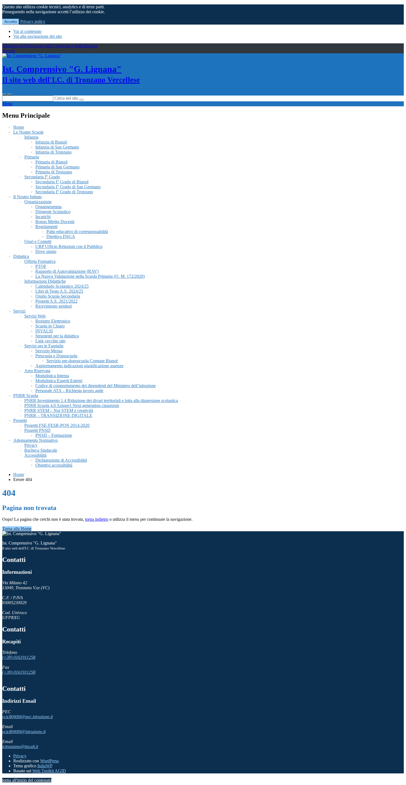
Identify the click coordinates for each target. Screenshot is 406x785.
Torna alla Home (16, 528)
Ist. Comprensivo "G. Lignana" (71, 74)
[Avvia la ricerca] (81, 100)
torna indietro (96, 519)
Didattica (21, 256)
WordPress (49, 760)
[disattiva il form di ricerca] (10, 94)
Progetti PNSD (37, 430)
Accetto (10, 22)
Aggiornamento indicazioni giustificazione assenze (79, 365)
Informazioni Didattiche (45, 281)
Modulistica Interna (52, 375)
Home (18, 127)
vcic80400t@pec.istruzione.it (27, 716)
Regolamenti (46, 226)
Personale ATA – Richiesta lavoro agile (69, 390)
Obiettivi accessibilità (53, 465)
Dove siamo (45, 251)
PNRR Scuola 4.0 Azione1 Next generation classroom (71, 405)
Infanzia (31, 137)
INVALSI (44, 331)
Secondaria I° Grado (42, 177)
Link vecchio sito (50, 341)
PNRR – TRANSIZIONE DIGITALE (58, 415)
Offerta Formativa (40, 261)
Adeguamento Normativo (35, 440)
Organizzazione (38, 201)
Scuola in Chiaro (50, 326)
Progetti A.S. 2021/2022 (56, 301)
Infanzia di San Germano (57, 147)
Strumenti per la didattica (57, 336)
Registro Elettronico (52, 321)
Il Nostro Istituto (27, 196)
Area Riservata (37, 370)
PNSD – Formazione (53, 435)
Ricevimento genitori (53, 306)
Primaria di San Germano (57, 167)
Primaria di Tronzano (53, 172)
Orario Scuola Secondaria (57, 296)
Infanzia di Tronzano (53, 152)
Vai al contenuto (27, 31)
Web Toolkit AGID (49, 770)
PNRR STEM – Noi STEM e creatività (58, 410)
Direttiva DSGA (60, 236)
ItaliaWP (44, 765)
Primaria (31, 157)
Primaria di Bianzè (51, 162)
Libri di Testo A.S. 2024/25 (59, 291)
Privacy (31, 445)
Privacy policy (32, 21)
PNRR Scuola (25, 395)
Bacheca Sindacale (40, 450)
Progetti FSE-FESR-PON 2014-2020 (56, 425)
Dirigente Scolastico (52, 211)
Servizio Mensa (48, 350)
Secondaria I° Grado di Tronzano (64, 191)
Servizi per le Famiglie (44, 345)
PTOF (40, 266)
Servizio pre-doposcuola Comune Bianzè (82, 360)
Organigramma (48, 206)
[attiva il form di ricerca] (4, 94)
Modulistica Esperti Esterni (58, 380)
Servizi (19, 311)
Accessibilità (35, 455)
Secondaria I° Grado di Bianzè (62, 181)
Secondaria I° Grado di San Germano (68, 186)
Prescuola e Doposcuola (56, 355)
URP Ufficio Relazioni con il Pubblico (68, 246)
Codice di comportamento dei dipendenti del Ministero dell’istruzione (95, 385)
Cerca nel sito (66, 98)
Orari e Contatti (37, 241)
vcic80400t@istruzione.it (24, 731)
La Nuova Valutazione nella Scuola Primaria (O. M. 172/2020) (90, 276)
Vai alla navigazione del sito (37, 36)
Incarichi (43, 216)
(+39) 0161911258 (18, 657)
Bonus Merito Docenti (54, 221)
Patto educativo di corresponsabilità (77, 231)
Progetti (20, 420)
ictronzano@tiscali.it (20, 746)
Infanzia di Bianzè (51, 142)
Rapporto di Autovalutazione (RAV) (67, 271)
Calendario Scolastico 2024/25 (62, 286)
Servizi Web (35, 316)
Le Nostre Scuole (28, 132)
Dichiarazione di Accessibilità (61, 460)
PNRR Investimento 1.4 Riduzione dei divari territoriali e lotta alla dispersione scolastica (101, 400)
